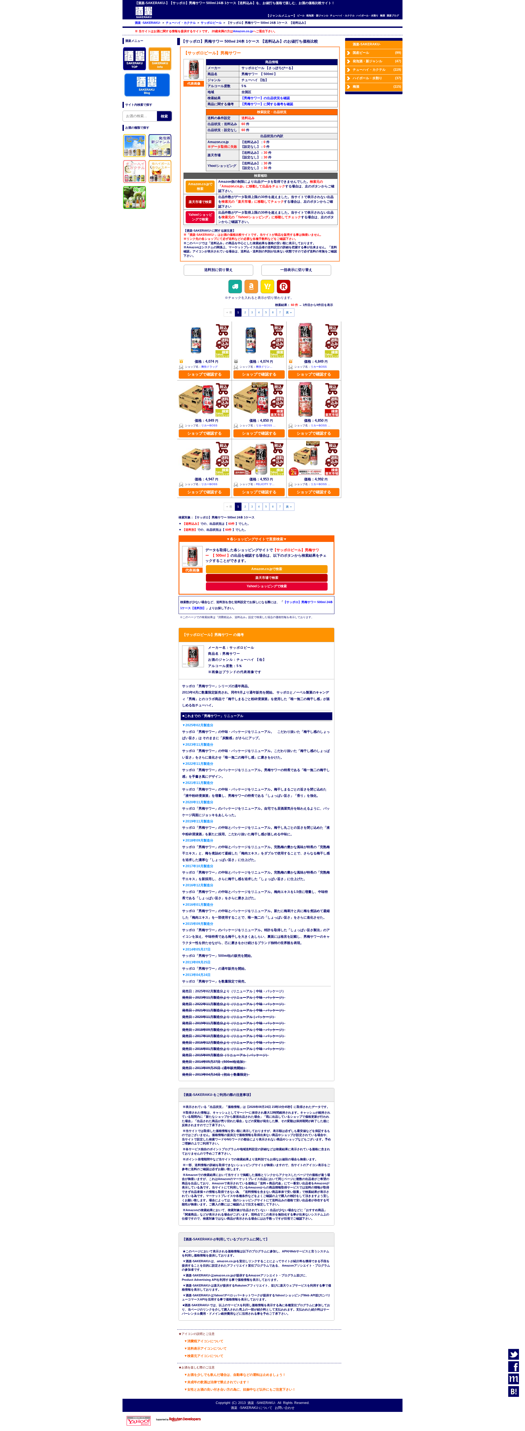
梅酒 (382, 15)
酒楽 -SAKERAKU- (261, 1403)
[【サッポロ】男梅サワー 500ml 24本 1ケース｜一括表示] (296, 271)
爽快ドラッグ (209, 366)
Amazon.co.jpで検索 (200, 186)
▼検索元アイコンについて (203, 1356)
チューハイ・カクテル (342, 15)
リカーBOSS (319, 366)
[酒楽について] (160, 70)
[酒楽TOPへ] (134, 70)
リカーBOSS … (266, 425)
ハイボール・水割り (367, 15)
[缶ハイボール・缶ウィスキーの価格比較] (160, 183)
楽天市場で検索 (200, 202)
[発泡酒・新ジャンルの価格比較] (160, 157)
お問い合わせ (284, 1408)
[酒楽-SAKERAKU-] (143, 18)
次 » (289, 312)
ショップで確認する (204, 374)
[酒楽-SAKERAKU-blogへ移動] (147, 96)
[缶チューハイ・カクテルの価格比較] (134, 183)
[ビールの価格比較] (134, 157)
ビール (301, 15)
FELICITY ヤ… (265, 484)
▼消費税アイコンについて (203, 1341)
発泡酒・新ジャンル (317, 15)
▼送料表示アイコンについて (205, 1348)
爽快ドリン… (264, 366)
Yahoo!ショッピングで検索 (200, 217)
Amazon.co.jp (243, 31)
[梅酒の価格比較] (134, 209)
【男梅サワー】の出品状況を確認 (265, 98)
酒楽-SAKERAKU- (367, 44)
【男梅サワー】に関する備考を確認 (267, 104)
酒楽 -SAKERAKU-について (251, 1408)
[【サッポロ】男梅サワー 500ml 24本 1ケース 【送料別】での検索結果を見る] (218, 271)
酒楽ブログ (393, 15)
